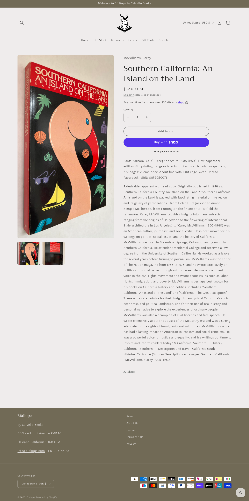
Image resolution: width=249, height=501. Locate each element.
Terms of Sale (134, 436)
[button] (22, 22)
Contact (131, 430)
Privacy (131, 443)
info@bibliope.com (31, 450)
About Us (132, 423)
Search (130, 416)
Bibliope (31, 497)
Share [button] (131, 371)
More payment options (166, 151)
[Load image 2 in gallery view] (53, 253)
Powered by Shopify (46, 497)
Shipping (129, 95)
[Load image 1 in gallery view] (29, 253)
